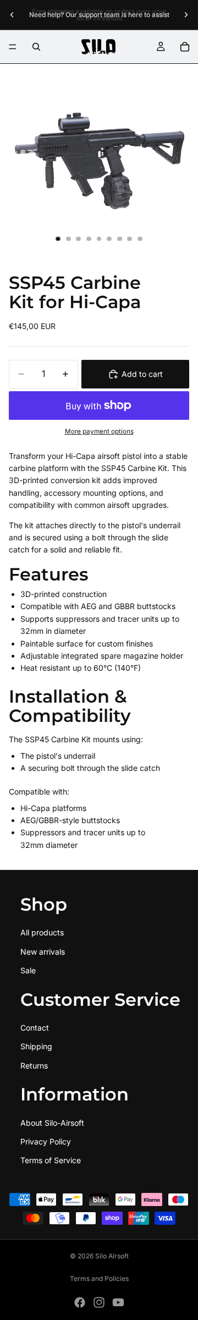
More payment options (99, 431)
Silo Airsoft (112, 1256)
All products (42, 932)
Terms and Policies (99, 1278)
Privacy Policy (45, 1141)
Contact (34, 1027)
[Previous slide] (12, 15)
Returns (34, 1065)
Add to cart (142, 374)
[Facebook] (79, 1302)
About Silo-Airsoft (52, 1122)
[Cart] (185, 47)
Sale (28, 970)
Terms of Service (50, 1160)
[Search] (36, 47)
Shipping (36, 1046)
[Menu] (12, 46)
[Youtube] (118, 1302)
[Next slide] (186, 15)
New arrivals (42, 951)
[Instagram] (99, 1302)
